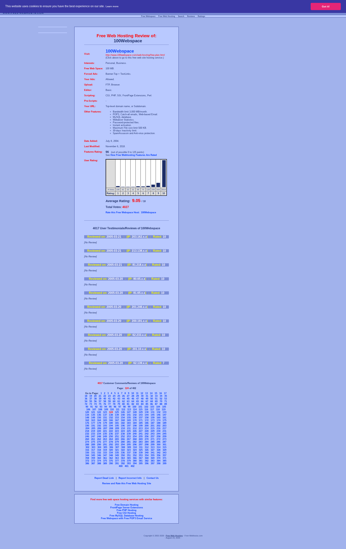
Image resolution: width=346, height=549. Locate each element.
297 (141, 444)
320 (111, 450)
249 (105, 436)
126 (123, 412)
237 (117, 433)
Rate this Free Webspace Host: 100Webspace (131, 212)
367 (141, 458)
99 (129, 406)
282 (135, 441)
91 (91, 406)
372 (87, 460)
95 (110, 406)
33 (156, 396)
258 (158, 436)
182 (123, 423)
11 (137, 393)
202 (158, 425)
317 (93, 450)
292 (111, 444)
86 (151, 404)
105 (164, 406)
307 (117, 447)
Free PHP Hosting (126, 510)
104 (158, 406)
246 (87, 436)
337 (129, 452)
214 (146, 428)
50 (151, 398)
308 (123, 447)
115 (140, 409)
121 (93, 412)
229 (152, 431)
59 (109, 401)
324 (135, 450)
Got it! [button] (326, 6)
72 (86, 404)
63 (128, 401)
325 (141, 450)
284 (146, 441)
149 (93, 417)
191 (93, 425)
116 (146, 409)
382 (146, 460)
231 (164, 431)
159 (152, 417)
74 (95, 404)
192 (99, 425)
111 (117, 409)
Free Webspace (148, 16)
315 (164, 447)
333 (105, 452)
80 (123, 404)
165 (105, 420)
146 (158, 415)
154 (123, 417)
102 (146, 406)
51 (156, 398)
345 (93, 455)
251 (117, 436)
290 (99, 444)
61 (118, 401)
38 (95, 398)
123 (105, 412)
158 (146, 417)
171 (141, 420)
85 (147, 404)
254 (135, 436)
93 (101, 406)
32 (151, 396)
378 (123, 460)
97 (119, 406)
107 (94, 409)
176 (87, 423)
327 (152, 450)
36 (86, 398)
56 (95, 401)
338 (135, 452)
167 (117, 420)
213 (141, 428)
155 (129, 417)
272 (158, 439)
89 (165, 404)
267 (129, 439)
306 (111, 447)
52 (161, 398)
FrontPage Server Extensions (126, 507)
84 (142, 404)
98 (124, 406)
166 (111, 420)
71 (165, 401)
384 (158, 460)
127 (129, 412)
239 (129, 433)
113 (129, 409)
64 (133, 401)
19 (90, 396)
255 (141, 436)
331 (93, 452)
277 (105, 441)
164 (99, 420)
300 (158, 444)
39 (100, 398)
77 (109, 404)
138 (111, 415)
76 (104, 404)
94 (105, 406)
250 (111, 436)
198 (135, 425)
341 (152, 452)
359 (93, 458)
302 (87, 447)
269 (141, 439)
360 (99, 458)
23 (109, 396)
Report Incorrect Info (130, 478)
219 (93, 431)
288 (87, 444)
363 (117, 458)
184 (135, 423)
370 (158, 458)
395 (141, 463)
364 (123, 458)
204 (87, 428)
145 (152, 415)
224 (123, 431)
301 (164, 444)
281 (129, 441)
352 (135, 455)
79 (118, 404)
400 (121, 466)
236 (111, 433)
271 (152, 439)
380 (135, 460)
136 (99, 415)
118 (158, 409)
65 (137, 401)
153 (117, 417)
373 (93, 460)
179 (105, 423)
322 (123, 450)
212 (135, 428)
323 (129, 450)
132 (158, 412)
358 (87, 458)
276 (99, 441)
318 (99, 450)
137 (105, 415)
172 (146, 420)
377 (117, 460)
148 (87, 417)
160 (158, 417)
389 (105, 463)
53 (165, 398)
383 (152, 460)
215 (152, 428)
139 (117, 415)
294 (123, 444)
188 (158, 423)
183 (129, 423)
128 (135, 412)
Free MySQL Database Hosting (126, 515)
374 (99, 460)
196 (123, 425)
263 (105, 439)
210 (123, 428)
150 (99, 417)
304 (99, 447)
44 (123, 398)
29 (137, 396)
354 (146, 455)
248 (99, 436)
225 (129, 431)
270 (146, 439)
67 (147, 401)
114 (135, 409)
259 (164, 436)
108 (100, 409)
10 (132, 393)
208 (111, 428)
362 (111, 458)
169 (129, 420)
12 (142, 393)
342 (158, 452)
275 (93, 441)
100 (134, 406)
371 (164, 458)
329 (164, 450)
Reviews (191, 16)
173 (152, 420)
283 (141, 441)
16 (160, 393)
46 (133, 398)
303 (93, 447)
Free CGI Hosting (126, 513)
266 (123, 439)
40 (104, 398)
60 (114, 401)
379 (129, 460)
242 (146, 433)
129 (141, 412)
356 (158, 455)
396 (146, 463)
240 (135, 433)
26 (123, 396)
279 (117, 441)
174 (158, 420)
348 (111, 455)
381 (141, 460)
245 (164, 433)
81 (128, 404)
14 (151, 393)
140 (123, 415)
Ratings (201, 16)
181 (117, 423)
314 (158, 447)
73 (90, 404)
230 (158, 431)
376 (111, 460)
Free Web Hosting (167, 16)
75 (100, 404)
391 (117, 463)
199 (141, 425)
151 (105, 417)
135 (93, 415)
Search (181, 16)
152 (111, 417)
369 (152, 458)
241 (141, 433)
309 (129, 447)
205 (93, 428)
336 (123, 452)
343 (164, 452)
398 (158, 463)
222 (111, 431)
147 (164, 415)
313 (152, 447)
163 (93, 420)
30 (142, 396)
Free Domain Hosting (126, 504)
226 (135, 431)
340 (146, 452)
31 (147, 396)
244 (158, 433)
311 (141, 447)
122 (99, 412)
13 (146, 393)
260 (87, 439)
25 (118, 396)
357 (164, 455)
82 (133, 404)
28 (133, 396)
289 (93, 444)
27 (128, 396)
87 (156, 404)
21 (100, 396)
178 (99, 423)
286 (158, 441)
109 (106, 409)
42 (114, 398)
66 (142, 401)
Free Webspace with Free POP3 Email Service (126, 518)
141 (129, 415)
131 (152, 412)
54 (86, 401)
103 (152, 406)
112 (123, 409)
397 (152, 463)
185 (141, 423)
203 (164, 425)
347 (105, 455)
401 (126, 466)
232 (87, 433)
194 (111, 425)
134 (87, 415)
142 (135, 415)
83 (137, 404)
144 (146, 415)
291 (105, 444)
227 (141, 431)
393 (129, 463)
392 (123, 463)
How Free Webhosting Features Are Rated (133, 155)
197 (129, 425)
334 (111, 452)
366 (135, 458)
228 (146, 431)
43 (118, 398)
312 (146, 447)
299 (152, 444)
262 (99, 439)
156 (135, 417)
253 (129, 436)
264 (111, 439)
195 (117, 425)
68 (151, 401)
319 (105, 450)
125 (117, 412)
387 (93, 463)
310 (135, 447)
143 (141, 415)
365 (129, 458)
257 (152, 436)
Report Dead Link (104, 478)
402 (132, 466)
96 (115, 406)
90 (87, 406)
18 (86, 396)
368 (146, 458)
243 (152, 433)
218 (87, 431)
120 (87, 412)
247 (93, 436)
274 (87, 441)
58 (104, 401)
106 (88, 409)
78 (114, 404)
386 (87, 463)
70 (161, 401)
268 (135, 439)
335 (117, 452)
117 (152, 409)
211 (129, 428)
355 (152, 455)
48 (142, 398)
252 (123, 436)
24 (114, 396)
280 (123, 441)
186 (146, 423)
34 (161, 396)
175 (164, 420)
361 (105, 458)
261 (93, 439)
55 (90, 401)
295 (129, 444)
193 (105, 425)
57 (100, 401)
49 (147, 398)
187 (152, 423)
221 (105, 431)
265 (117, 439)
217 (164, 428)
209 (117, 428)
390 (111, 463)
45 (128, 398)
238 (123, 433)
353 (141, 455)
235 (105, 433)
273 (164, 439)
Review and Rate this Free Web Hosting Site (126, 483)
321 (117, 450)
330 (87, 452)
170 (135, 420)
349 (117, 455)
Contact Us (153, 478)
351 (129, 455)
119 (163, 409)
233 (93, 433)
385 (164, 460)
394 (135, 463)
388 (99, 463)
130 (146, 412)
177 (93, 423)
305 (105, 447)
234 (99, 433)
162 (87, 420)
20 (95, 396)
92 (96, 406)
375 (105, 460)
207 (105, 428)
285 (152, 441)
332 (99, 452)
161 (164, 417)
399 (164, 463)
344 (87, 455)
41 (109, 398)
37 (90, 398)
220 (99, 431)
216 (158, 428)
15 (156, 393)
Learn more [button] (112, 6)
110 (112, 409)
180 (111, 423)
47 (137, 398)
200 (146, 425)
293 (117, 444)
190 (87, 425)
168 (123, 420)
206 (99, 428)
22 (104, 396)
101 (140, 406)
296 (135, 444)
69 (156, 401)
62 (123, 401)
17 (165, 393)
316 (87, 450)
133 (164, 412)
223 (117, 431)
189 (164, 423)
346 (99, 455)
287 (164, 441)
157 (141, 417)
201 (152, 425)
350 (123, 455)
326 (146, 450)
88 (161, 404)
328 (158, 450)
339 (141, 452)
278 (111, 441)
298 (146, 444)
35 (165, 396)
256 (146, 436)
